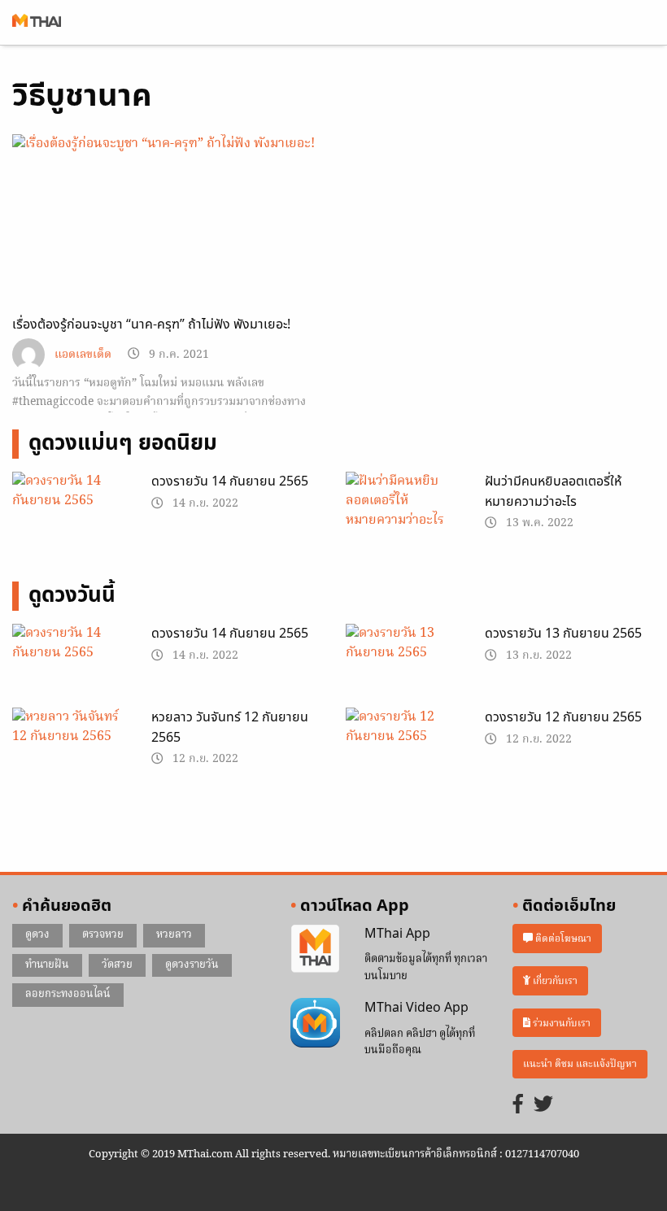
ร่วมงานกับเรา (560, 1022)
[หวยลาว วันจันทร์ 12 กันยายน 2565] (69, 748)
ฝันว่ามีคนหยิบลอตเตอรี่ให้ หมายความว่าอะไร (553, 492)
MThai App (397, 933)
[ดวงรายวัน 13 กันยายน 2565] (403, 663)
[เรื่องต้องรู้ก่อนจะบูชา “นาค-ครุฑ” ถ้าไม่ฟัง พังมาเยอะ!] (166, 221)
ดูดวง (37, 934)
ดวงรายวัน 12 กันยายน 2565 (563, 717)
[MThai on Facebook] (518, 1106)
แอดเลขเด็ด (82, 355)
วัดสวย (117, 965)
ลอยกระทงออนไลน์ (68, 994)
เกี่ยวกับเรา (554, 980)
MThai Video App (416, 1007)
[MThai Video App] (315, 1023)
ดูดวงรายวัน (192, 965)
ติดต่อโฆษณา (562, 938)
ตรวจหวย (103, 934)
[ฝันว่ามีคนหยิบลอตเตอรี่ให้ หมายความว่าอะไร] (403, 504)
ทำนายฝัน (47, 965)
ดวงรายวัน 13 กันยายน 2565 (563, 633)
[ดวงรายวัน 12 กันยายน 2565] (403, 748)
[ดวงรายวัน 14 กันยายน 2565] (69, 511)
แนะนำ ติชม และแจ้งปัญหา (580, 1064)
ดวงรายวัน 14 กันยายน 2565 (229, 481)
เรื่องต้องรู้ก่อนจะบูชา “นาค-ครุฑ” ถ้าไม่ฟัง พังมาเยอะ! (151, 324)
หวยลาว (174, 934)
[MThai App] (315, 949)
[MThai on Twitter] (543, 1106)
